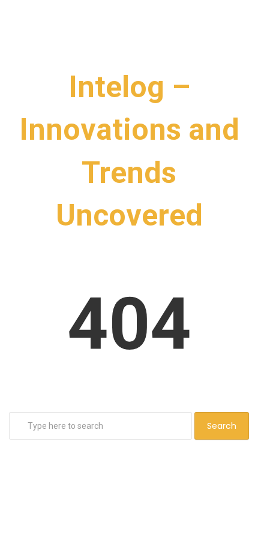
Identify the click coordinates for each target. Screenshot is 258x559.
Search (221, 426)
